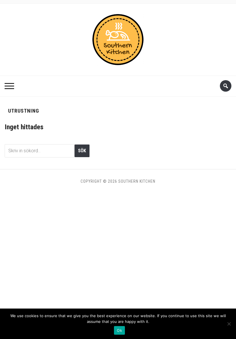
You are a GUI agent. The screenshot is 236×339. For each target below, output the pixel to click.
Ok (119, 330)
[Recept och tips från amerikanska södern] (118, 37)
